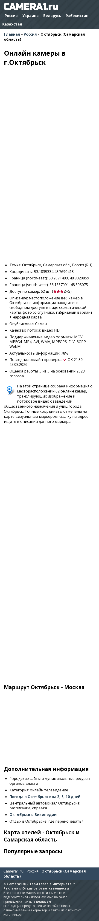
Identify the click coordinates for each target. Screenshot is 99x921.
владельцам (40, 901)
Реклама (10, 888)
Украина (30, 15)
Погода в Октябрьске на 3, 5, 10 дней (45, 796)
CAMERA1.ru (30, 6)
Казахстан (12, 24)
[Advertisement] (49, 209)
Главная (12, 34)
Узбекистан (77, 15)
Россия (11, 15)
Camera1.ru (13, 871)
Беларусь (52, 15)
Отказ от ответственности (45, 888)
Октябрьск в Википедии (33, 814)
